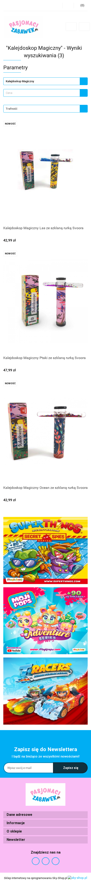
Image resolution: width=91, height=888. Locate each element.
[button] (45, 814)
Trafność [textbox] (11, 108)
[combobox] (45, 93)
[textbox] (42, 93)
